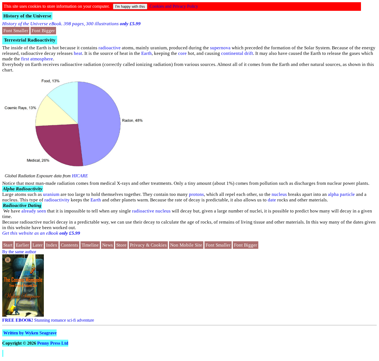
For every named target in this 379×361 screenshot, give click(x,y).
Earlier (22, 245)
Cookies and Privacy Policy (174, 6)
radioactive (109, 47)
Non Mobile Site (186, 245)
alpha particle (341, 194)
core (182, 53)
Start (7, 245)
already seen (33, 211)
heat (78, 53)
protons (196, 194)
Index (51, 245)
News (107, 245)
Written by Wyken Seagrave (30, 333)
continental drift (237, 53)
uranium (51, 194)
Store (121, 245)
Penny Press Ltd (52, 343)
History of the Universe (27, 16)
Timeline (90, 245)
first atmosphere (37, 59)
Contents (69, 245)
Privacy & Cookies (148, 245)
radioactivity (57, 200)
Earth (146, 53)
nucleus (279, 194)
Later (37, 245)
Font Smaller (15, 30)
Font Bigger (43, 30)
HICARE (80, 175)
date (272, 200)
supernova (220, 47)
